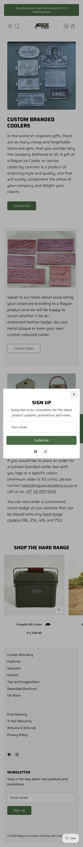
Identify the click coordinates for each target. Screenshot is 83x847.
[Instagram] (45, 451)
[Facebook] (35, 451)
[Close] (74, 394)
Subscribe (41, 440)
